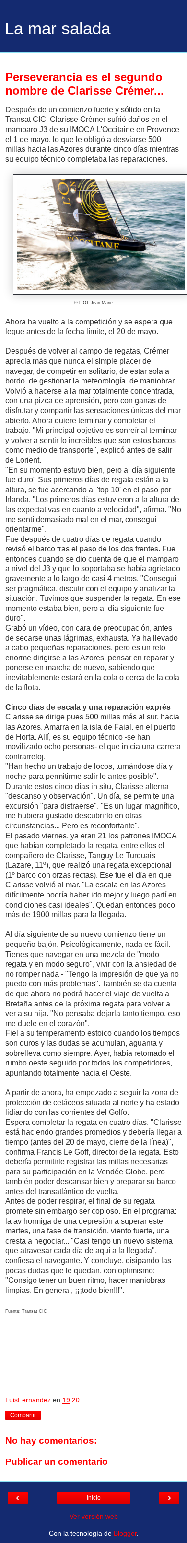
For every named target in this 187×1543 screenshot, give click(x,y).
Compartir (23, 1415)
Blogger (125, 1533)
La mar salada (57, 28)
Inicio (94, 1498)
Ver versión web (94, 1516)
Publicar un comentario (56, 1462)
